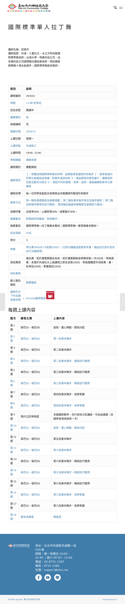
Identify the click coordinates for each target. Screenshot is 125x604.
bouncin (113, 599)
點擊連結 (31, 282)
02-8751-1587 (54, 561)
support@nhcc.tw (56, 569)
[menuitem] (114, 7)
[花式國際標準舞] (2, 302)
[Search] (114, 7)
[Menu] (121, 7)
